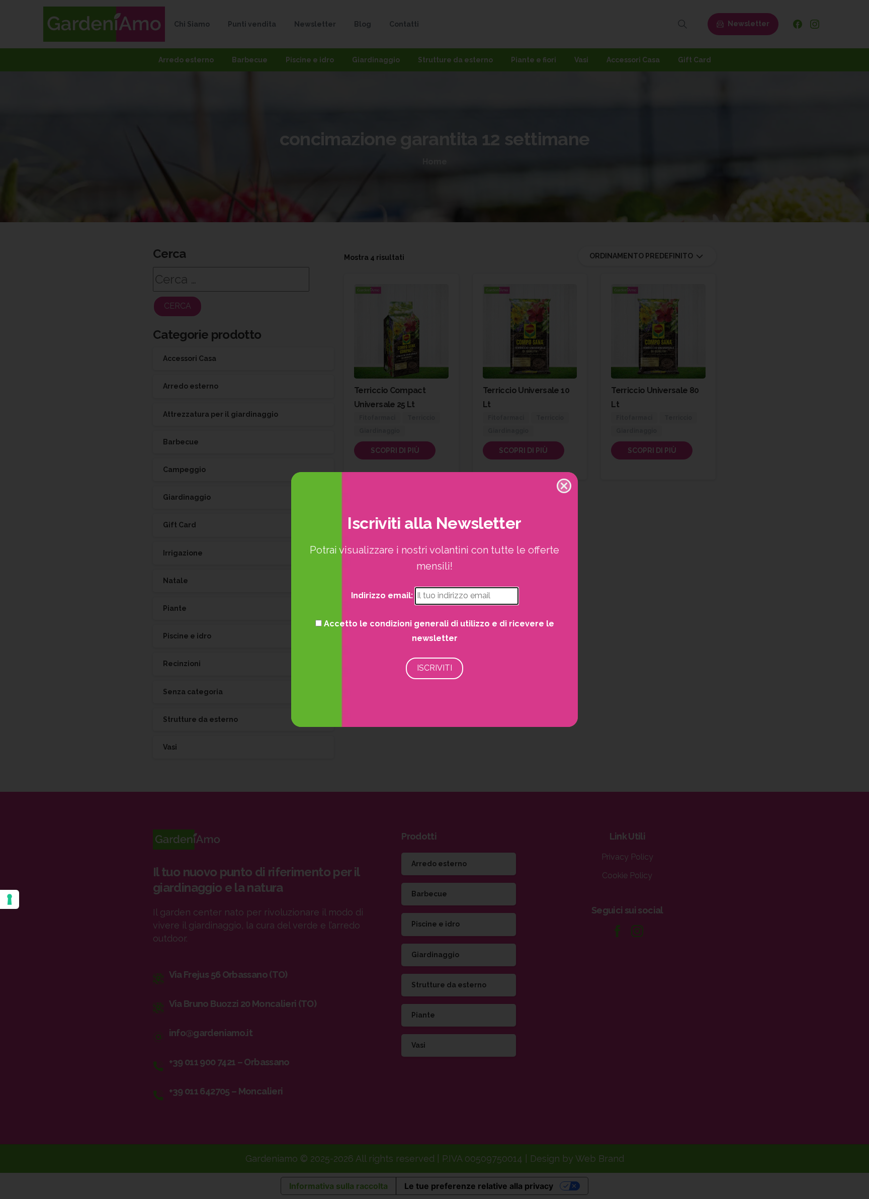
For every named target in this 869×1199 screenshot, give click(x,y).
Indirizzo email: (383, 595)
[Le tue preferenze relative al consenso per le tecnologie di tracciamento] (9, 899)
